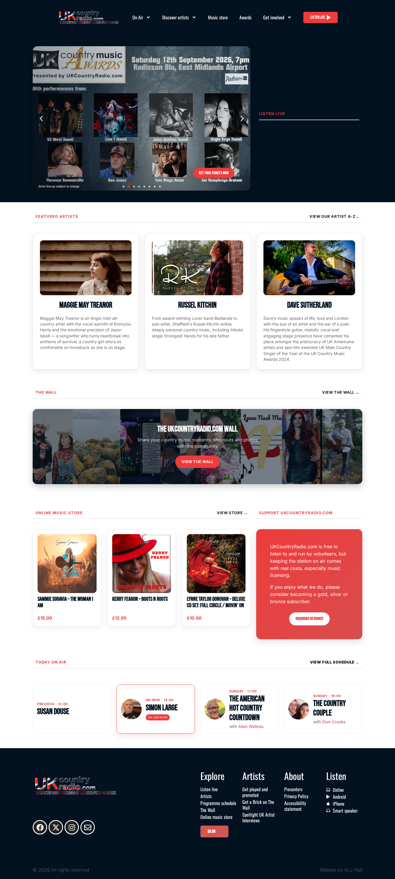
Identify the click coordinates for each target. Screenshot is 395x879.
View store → (232, 512)
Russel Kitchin (197, 305)
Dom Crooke (334, 721)
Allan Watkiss (250, 726)
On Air (137, 17)
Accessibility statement (295, 806)
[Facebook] (40, 827)
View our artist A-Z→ (334, 216)
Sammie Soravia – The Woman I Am (65, 602)
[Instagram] (71, 827)
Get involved (273, 17)
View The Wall (338, 392)
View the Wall (198, 461)
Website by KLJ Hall (341, 870)
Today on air (51, 662)
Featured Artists (57, 216)
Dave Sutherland (309, 305)
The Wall (46, 392)
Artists (206, 796)
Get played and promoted (255, 792)
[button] (41, 118)
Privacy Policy (296, 796)
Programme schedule (218, 803)
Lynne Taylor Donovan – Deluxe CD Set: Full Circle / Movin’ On (216, 602)
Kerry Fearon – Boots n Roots (140, 599)
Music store (218, 17)
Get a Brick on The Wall (258, 805)
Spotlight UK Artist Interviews (258, 817)
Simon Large (162, 708)
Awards (245, 17)
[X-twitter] (56, 827)
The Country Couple (329, 708)
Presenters (293, 789)
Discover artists (175, 17)
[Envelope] (87, 827)
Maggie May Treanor (85, 305)
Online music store (59, 512)
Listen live (209, 789)
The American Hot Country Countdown (247, 708)
